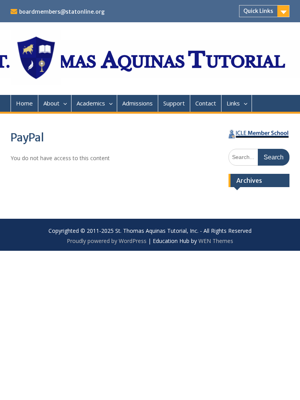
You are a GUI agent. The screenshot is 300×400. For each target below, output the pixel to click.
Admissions (137, 103)
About (51, 103)
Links (233, 103)
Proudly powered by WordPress (106, 241)
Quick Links (258, 10)
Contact (205, 103)
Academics (91, 103)
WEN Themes (215, 241)
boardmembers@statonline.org (62, 11)
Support (174, 103)
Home (24, 103)
